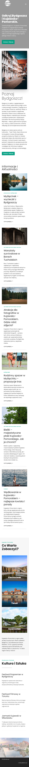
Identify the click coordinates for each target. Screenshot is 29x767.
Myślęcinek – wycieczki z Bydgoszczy (11, 199)
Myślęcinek (7, 372)
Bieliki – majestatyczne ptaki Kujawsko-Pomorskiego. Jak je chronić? (14, 436)
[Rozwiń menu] (25, 4)
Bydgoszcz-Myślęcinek (10, 193)
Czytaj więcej (8, 221)
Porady (6, 489)
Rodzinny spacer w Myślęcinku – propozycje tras (14, 378)
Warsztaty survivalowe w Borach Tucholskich (12, 255)
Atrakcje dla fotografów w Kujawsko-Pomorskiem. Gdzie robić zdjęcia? (11, 317)
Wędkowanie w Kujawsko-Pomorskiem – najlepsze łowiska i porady (14, 498)
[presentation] (14, 182)
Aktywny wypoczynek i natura (12, 247)
